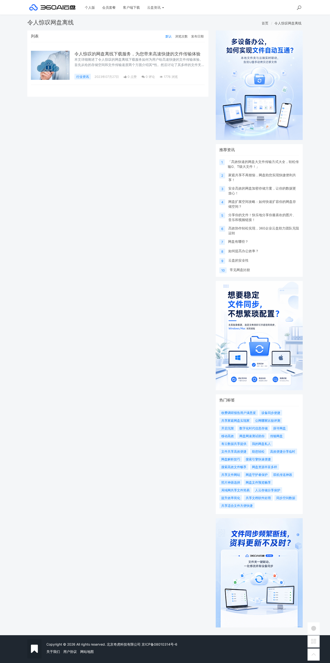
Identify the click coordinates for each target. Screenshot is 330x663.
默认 (168, 36)
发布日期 (197, 36)
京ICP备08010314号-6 (159, 644)
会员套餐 (109, 7)
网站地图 (87, 651)
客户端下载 (131, 7)
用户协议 (70, 651)
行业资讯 (82, 77)
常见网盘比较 (240, 270)
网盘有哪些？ (238, 241)
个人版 (90, 7)
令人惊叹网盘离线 (287, 23)
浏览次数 (181, 36)
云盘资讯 (154, 7)
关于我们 (53, 651)
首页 (265, 23)
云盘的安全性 (238, 260)
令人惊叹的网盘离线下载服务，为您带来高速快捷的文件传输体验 (137, 53)
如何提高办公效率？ (243, 251)
